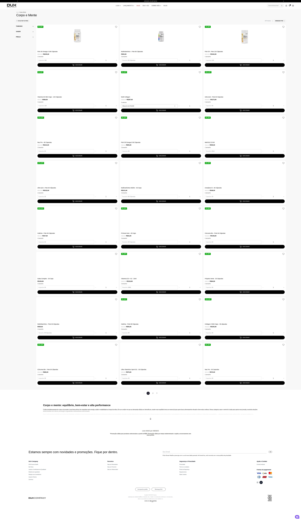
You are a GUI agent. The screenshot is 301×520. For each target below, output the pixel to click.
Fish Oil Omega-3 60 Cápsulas (130, 142)
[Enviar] (270, 452)
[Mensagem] (261, 482)
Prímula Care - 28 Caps (128, 233)
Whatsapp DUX (158, 489)
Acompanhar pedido (143, 489)
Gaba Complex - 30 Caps (45, 278)
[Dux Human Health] (11, 5)
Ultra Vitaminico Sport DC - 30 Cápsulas (133, 369)
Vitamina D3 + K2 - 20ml (128, 278)
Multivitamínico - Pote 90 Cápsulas (132, 51)
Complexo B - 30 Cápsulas (213, 188)
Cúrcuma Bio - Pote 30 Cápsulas (47, 369)
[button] (150, 417)
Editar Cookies (182, 474)
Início (17, 12)
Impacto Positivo (33, 477)
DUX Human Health (33, 464)
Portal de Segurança (184, 469)
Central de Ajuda (261, 464)
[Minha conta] (293, 6)
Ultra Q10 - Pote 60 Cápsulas (214, 97)
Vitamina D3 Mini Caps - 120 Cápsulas (49, 97)
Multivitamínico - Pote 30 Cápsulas (48, 324)
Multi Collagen (125, 97)
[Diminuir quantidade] (96, 60)
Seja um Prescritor (111, 467)
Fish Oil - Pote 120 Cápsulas (214, 51)
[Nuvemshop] (150, 501)
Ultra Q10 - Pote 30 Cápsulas (46, 188)
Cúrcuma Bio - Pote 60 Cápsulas (215, 233)
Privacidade (182, 464)
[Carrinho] (286, 6)
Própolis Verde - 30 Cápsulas (214, 278)
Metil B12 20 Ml (210, 142)
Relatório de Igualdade (34, 472)
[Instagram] (257, 482)
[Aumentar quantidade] (116, 60)
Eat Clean (31, 467)
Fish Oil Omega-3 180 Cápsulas (47, 51)
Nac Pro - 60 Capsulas (44, 142)
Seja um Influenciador (112, 469)
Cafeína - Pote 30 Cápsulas (46, 233)
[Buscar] (281, 5)
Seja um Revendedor (112, 464)
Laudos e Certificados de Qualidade (37, 469)
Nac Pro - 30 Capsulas (212, 369)
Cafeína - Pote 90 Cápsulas (129, 324)
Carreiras (31, 479)
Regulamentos (182, 472)
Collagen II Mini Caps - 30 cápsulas (216, 324)
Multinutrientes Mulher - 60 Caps (131, 188)
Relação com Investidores (35, 474)
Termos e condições (184, 467)
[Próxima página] (157, 393)
